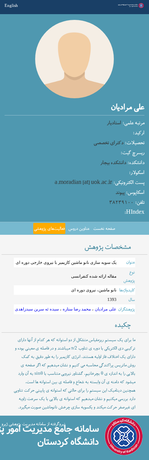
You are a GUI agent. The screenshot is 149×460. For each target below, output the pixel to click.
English (11, 5)
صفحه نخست (104, 228)
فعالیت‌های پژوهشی (49, 228)
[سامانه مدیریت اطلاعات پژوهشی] (130, 7)
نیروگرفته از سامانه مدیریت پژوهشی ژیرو (33, 424)
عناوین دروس (78, 228)
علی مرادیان (105, 309)
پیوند (120, 193)
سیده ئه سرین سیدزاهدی (37, 309)
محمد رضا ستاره (76, 309)
